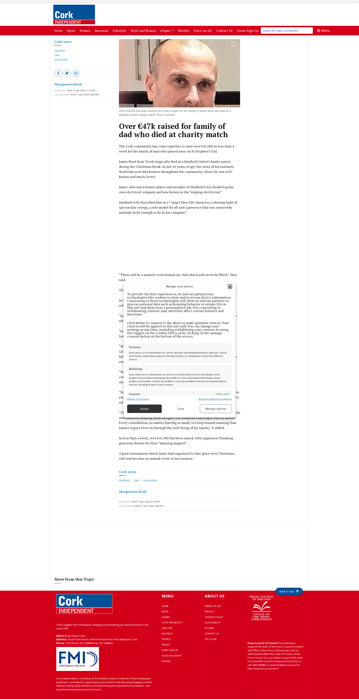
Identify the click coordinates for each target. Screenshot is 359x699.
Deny (180, 408)
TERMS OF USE (213, 606)
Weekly (184, 30)
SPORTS (166, 639)
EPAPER (166, 661)
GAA (57, 55)
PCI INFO (209, 628)
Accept (144, 408)
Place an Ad (203, 30)
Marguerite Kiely (68, 84)
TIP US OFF (211, 639)
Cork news (63, 41)
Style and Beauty (144, 30)
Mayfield (59, 50)
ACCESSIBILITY (212, 622)
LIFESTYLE (167, 628)
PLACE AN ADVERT (172, 655)
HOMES (166, 617)
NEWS (165, 611)
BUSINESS (167, 633)
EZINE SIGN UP (170, 650)
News (59, 30)
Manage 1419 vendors (138, 399)
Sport (72, 30)
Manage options (215, 408)
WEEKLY (166, 644)
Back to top (286, 591)
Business (102, 30)
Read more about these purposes (215, 399)
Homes (86, 30)
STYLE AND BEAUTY (172, 622)
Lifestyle (120, 30)
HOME (165, 606)
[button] (230, 286)
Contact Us (225, 30)
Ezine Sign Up (248, 30)
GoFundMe (61, 59)
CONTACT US (212, 633)
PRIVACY (209, 611)
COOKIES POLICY (214, 617)
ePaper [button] (165, 30)
